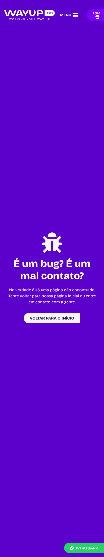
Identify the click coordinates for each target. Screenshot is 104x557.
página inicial (66, 296)
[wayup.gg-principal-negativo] (29, 15)
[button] (69, 15)
